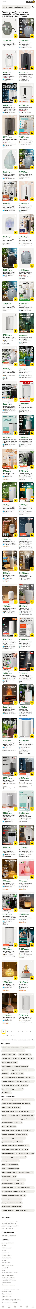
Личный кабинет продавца (9, 1221)
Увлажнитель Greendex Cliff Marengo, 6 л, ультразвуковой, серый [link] (26, 75)
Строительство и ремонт (9, 1280)
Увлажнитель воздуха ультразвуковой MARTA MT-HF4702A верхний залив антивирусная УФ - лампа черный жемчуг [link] (26, 474)
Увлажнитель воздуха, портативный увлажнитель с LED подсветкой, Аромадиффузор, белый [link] (9, 609)
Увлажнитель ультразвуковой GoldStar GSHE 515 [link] (8, 850)
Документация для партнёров (10, 1226)
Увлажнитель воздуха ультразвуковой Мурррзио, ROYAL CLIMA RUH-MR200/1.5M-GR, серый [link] (26, 43)
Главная (3, 1306)
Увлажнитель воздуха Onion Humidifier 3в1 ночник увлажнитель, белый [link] (9, 884)
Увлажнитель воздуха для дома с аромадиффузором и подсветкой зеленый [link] (25, 338)
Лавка (15, 1306)
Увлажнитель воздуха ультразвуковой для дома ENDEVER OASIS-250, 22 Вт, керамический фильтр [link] (26, 239)
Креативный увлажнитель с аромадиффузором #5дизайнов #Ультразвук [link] (24, 985)
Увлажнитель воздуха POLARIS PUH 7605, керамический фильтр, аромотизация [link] (9, 781)
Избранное (21, 1306)
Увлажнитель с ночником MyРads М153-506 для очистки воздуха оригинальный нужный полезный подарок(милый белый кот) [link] (9, 75)
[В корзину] (15, 36)
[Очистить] (28, 7)
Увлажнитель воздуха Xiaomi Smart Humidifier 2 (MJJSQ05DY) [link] (26, 743)
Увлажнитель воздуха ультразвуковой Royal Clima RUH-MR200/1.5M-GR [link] (10, 43)
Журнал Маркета (7, 1296)
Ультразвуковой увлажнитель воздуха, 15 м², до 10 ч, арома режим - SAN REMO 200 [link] (25, 140)
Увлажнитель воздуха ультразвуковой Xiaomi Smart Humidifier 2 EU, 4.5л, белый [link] (9, 338)
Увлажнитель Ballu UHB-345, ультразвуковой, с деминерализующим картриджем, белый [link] (10, 440)
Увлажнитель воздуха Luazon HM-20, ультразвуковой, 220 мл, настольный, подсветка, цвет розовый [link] (10, 743)
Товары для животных (8, 1277)
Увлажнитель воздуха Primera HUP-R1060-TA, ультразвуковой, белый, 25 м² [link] (26, 406)
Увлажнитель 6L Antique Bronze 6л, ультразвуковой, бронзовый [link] (10, 140)
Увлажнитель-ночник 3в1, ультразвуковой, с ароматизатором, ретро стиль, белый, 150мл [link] (10, 1018)
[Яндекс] (14, 1302)
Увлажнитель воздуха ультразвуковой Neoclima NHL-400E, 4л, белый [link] (10, 239)
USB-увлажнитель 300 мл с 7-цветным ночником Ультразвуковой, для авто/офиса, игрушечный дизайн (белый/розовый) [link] (25, 884)
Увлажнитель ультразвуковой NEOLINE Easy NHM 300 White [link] (25, 709)
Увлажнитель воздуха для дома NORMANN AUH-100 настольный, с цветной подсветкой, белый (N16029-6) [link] (26, 609)
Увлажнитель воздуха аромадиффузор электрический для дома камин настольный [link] (10, 709)
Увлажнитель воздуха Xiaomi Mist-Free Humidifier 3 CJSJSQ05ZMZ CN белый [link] (25, 642)
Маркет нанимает (7, 1294)
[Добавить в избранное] (15, 20)
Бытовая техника (6, 1248)
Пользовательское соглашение (10, 1289)
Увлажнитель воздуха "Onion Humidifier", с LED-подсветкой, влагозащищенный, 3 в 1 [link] (10, 985)
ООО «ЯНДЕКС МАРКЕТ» (13, 1300)
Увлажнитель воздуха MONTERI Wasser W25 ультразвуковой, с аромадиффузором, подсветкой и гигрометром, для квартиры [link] (9, 108)
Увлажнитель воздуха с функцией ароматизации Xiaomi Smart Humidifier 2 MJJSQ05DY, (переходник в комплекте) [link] (9, 642)
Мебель (4, 1245)
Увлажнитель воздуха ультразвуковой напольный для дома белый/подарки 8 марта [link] (25, 952)
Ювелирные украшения (8, 1285)
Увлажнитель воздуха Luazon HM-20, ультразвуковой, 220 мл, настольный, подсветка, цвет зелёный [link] (26, 371)
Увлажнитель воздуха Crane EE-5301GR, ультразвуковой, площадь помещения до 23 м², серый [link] (10, 174)
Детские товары (6, 1282)
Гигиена (4, 1250)
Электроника (5, 1253)
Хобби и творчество (7, 1265)
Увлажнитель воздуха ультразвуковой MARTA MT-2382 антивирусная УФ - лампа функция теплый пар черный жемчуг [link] (9, 406)
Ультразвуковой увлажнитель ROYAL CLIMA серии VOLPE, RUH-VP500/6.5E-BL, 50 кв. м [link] (26, 576)
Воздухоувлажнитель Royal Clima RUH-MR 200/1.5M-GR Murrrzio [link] (25, 273)
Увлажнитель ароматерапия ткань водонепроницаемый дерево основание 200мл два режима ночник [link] (25, 917)
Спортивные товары (7, 1275)
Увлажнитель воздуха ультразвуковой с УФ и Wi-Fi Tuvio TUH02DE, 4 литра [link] (26, 850)
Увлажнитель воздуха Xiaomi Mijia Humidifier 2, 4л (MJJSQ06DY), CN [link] (26, 507)
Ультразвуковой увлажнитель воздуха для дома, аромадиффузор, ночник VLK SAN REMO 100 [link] (26, 306)
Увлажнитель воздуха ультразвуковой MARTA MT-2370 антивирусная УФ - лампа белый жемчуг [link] (9, 371)
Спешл (9, 1306)
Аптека (4, 1260)
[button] (33, 7)
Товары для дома (7, 1257)
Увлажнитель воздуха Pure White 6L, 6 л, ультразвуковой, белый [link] (26, 206)
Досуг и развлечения (8, 1243)
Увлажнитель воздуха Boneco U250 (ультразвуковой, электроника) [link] (25, 108)
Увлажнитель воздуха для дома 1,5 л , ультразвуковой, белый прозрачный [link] (9, 474)
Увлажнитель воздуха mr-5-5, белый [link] (9, 576)
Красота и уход (6, 1262)
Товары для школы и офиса (9, 1272)
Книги (3, 1270)
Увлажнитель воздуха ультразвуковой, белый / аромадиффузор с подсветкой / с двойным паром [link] (9, 507)
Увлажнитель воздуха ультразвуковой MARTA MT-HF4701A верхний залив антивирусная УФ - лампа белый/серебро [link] (10, 676)
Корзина (27, 1306)
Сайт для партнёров (7, 1228)
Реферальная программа (9, 1235)
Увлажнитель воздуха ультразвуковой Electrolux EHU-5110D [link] (25, 781)
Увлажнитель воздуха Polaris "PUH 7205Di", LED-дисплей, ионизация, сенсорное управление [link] (25, 542)
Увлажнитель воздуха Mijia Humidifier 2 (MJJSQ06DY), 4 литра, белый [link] (9, 816)
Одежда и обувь (6, 1255)
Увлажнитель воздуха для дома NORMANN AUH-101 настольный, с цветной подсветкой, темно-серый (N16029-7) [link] (26, 676)
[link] (18, 1047)
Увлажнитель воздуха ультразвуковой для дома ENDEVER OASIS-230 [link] (9, 206)
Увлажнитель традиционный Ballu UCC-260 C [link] (25, 816)
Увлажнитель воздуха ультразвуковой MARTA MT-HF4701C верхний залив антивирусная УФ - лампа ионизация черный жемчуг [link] (10, 917)
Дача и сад (5, 1267)
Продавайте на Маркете (9, 1223)
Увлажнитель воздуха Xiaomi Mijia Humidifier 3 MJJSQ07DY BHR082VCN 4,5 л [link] (26, 1018)
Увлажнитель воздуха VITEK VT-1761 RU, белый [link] (9, 952)
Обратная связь (6, 1291)
